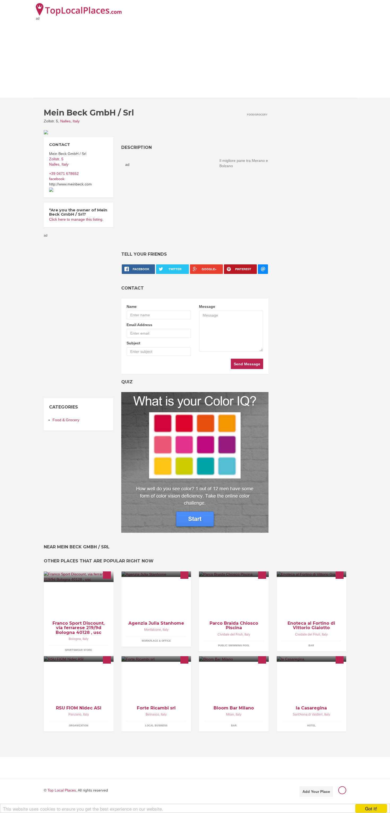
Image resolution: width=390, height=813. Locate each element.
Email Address (139, 325)
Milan (230, 714)
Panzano (74, 714)
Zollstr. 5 (56, 159)
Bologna (75, 639)
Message (207, 306)
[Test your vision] (194, 462)
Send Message (247, 364)
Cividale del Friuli (230, 634)
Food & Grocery (66, 420)
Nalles (65, 121)
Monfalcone (152, 630)
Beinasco (152, 714)
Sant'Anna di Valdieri (308, 714)
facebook (56, 179)
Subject (133, 343)
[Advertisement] (195, 58)
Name (132, 306)
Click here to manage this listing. (76, 219)
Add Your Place (316, 791)
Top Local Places (61, 790)
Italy (76, 121)
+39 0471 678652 (64, 173)
